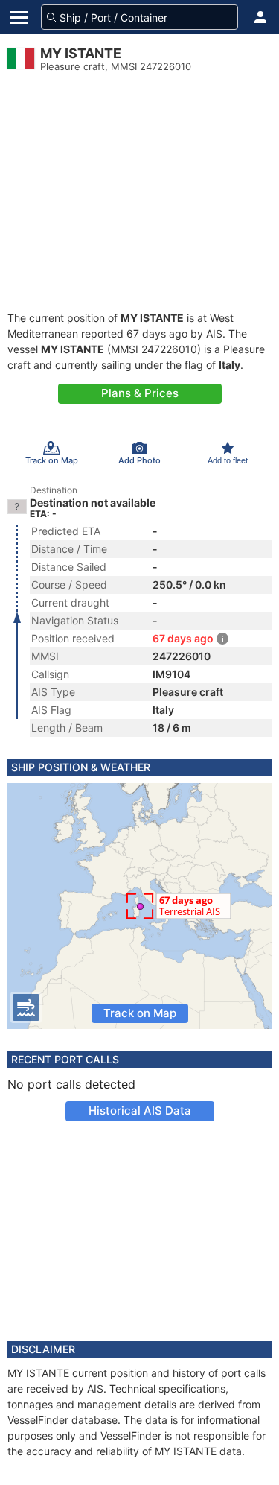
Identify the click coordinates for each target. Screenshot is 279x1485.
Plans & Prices (140, 393)
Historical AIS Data (140, 1111)
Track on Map (139, 1013)
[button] (260, 17)
